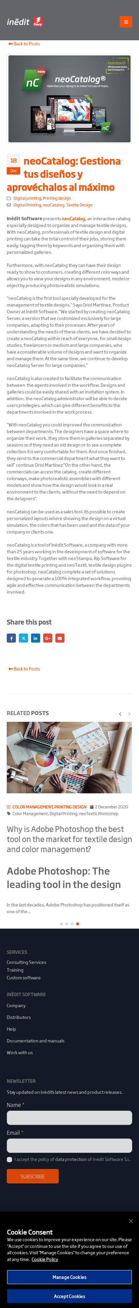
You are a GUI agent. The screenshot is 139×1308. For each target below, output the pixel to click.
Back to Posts (26, 43)
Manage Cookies (69, 1277)
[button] (120, 713)
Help (11, 1029)
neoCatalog (53, 204)
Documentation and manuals (35, 1040)
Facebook (11, 638)
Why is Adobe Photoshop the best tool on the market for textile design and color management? (69, 838)
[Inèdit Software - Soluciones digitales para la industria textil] (25, 22)
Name (16, 1105)
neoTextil (87, 813)
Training (15, 970)
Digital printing (27, 198)
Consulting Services (26, 962)
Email (59, 638)
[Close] (130, 1221)
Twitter (23, 638)
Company (16, 1005)
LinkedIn (35, 638)
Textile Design (79, 204)
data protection (71, 1159)
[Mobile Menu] (126, 22)
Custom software (24, 977)
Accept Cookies (69, 1296)
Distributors (19, 1017)
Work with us (20, 1052)
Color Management (30, 813)
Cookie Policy (45, 1259)
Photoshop (108, 813)
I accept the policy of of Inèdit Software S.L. (72, 1159)
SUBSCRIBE (33, 1176)
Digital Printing (27, 204)
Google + (47, 638)
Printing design (57, 198)
